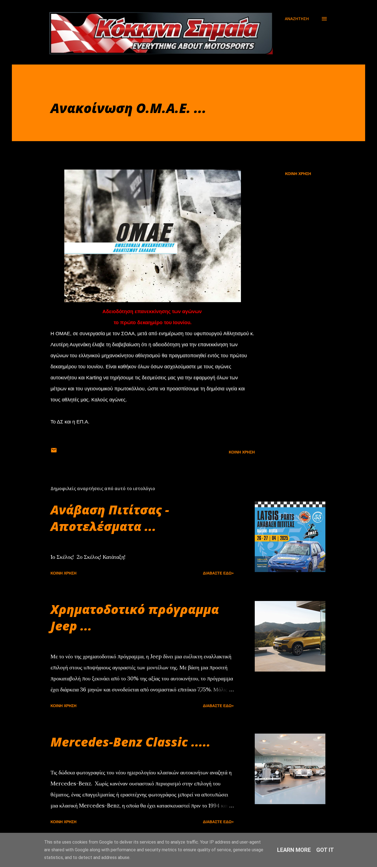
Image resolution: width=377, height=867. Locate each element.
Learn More (294, 850)
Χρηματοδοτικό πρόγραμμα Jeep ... (135, 617)
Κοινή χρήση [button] (298, 173)
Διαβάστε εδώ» (218, 573)
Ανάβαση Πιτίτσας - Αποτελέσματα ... (110, 518)
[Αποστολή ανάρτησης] (54, 452)
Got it (325, 850)
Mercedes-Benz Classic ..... (131, 741)
